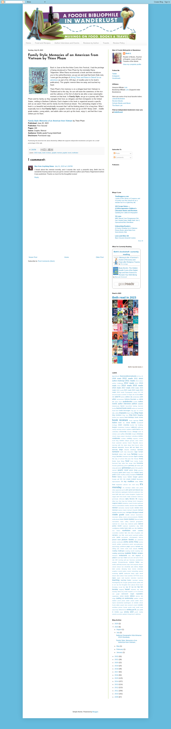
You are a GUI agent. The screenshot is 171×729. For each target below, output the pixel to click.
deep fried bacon (133, 445)
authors (134, 404)
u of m (135, 591)
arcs (141, 399)
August (119, 629)
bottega (114, 425)
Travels (106, 43)
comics (140, 436)
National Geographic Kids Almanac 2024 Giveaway (129, 636)
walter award (130, 600)
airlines (127, 397)
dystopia (140, 449)
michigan (129, 512)
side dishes (134, 566)
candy (114, 429)
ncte (141, 526)
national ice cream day (119, 524)
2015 (117, 678)
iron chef (132, 484)
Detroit (127, 447)
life (136, 499)
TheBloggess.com (122, 196)
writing (129, 610)
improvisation (116, 481)
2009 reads (116, 378)
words (130, 607)
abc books (136, 394)
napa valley (124, 521)
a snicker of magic (126, 394)
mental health (129, 508)
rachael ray (139, 546)
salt (125, 560)
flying (122, 461)
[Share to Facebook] (49, 149)
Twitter (114, 74)
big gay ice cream (137, 410)
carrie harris (136, 429)
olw (142, 533)
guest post (122, 472)
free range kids (131, 463)
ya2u (138, 609)
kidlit (117, 494)
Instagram (115, 76)
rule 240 (115, 560)
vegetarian (115, 596)
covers (121, 440)
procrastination (138, 544)
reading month (130, 551)
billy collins (115, 413)
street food (123, 575)
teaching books (126, 580)
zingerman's (131, 614)
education (130, 452)
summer (130, 575)
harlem (136, 472)
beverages (126, 410)
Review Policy (119, 43)
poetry (126, 542)
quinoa (133, 546)
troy (122, 591)
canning (118, 429)
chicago (134, 431)
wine (126, 605)
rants (126, 548)
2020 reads (119, 390)
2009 (117, 697)
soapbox (115, 571)
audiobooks (127, 401)
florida (141, 458)
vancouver (124, 594)
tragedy (121, 589)
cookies (123, 438)
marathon (126, 503)
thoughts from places (128, 584)
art (113, 401)
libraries (132, 499)
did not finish (134, 447)
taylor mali (120, 578)
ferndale (131, 456)
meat (136, 505)
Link (125, 87)
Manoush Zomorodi (121, 277)
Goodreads (116, 78)
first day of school (118, 458)
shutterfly (127, 566)
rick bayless (136, 555)
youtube (119, 614)
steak (141, 573)
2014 (119, 385)
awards (140, 404)
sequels (135, 564)
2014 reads (126, 385)
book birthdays (129, 417)
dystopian (115, 452)
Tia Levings (124, 264)
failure (121, 454)
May (118, 646)
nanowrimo (115, 521)
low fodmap (128, 501)
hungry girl (115, 479)
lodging (140, 499)
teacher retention (130, 578)
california (140, 427)
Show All (140, 241)
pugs (128, 546)
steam (114, 575)
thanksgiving (116, 582)
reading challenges (118, 551)
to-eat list (122, 587)
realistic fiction (131, 553)
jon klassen (137, 490)
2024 (117, 624)
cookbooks (116, 438)
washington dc (128, 602)
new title (134, 528)
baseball (140, 408)
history (120, 477)
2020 (117, 663)
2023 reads (38, 153)
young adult (128, 612)
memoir (115, 508)
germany (131, 465)
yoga (121, 612)
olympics (115, 535)
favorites (119, 456)
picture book (116, 539)
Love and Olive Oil (122, 236)
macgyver (140, 501)
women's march (133, 605)
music (126, 519)
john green (129, 490)
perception (125, 537)
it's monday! (127, 487)
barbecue (134, 408)
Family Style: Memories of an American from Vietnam (50, 121)
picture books (128, 539)
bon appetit (120, 417)
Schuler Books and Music (121, 103)
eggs (136, 452)
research (115, 555)
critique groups (129, 440)
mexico (120, 510)
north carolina (138, 530)
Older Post (100, 257)
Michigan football (137, 512)
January (119, 652)
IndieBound (118, 112)
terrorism (135, 580)
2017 (117, 672)
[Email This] (41, 149)
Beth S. (128, 53)
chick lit (140, 431)
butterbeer (121, 427)
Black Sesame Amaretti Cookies (125, 238)
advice (123, 397)
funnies (114, 465)
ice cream (126, 479)
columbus (135, 436)
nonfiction (75, 153)
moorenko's (139, 514)
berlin (121, 410)
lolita (113, 501)
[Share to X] (47, 149)
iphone (125, 484)
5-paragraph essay (131, 392)
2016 (117, 675)
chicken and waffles (118, 434)
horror (125, 477)
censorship (122, 431)
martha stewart (129, 505)
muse (121, 519)
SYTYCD (136, 575)
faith (125, 454)
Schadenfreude (123, 562)
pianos (141, 537)
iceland (133, 479)
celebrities (115, 431)
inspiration (119, 484)
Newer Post (33, 257)
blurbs (114, 417)
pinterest (140, 539)
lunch (134, 501)
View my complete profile (132, 64)
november (115, 533)
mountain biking (117, 517)
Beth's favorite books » (135, 367)
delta (141, 445)
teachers (140, 578)
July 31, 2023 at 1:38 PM (64, 166)
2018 (117, 669)
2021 (117, 659)
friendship (140, 463)
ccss (141, 429)
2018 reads (135, 388)
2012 (117, 687)
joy (142, 490)
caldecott (134, 427)
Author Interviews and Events (67, 43)
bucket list (133, 425)
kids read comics (124, 494)
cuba (136, 440)
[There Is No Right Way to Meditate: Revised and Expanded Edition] (120, 363)
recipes (140, 553)
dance (141, 443)
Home (28, 43)
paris (113, 537)
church (114, 436)
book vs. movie (124, 422)
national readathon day (131, 526)
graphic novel (67, 153)
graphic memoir (57, 153)
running (120, 560)
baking (135, 406)
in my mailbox (127, 481)
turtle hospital (128, 591)
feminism (125, 456)
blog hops (139, 413)
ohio (129, 533)
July (118, 633)
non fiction (116, 530)
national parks (132, 524)
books (133, 423)
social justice (122, 571)
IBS (121, 479)
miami (125, 510)
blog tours (133, 415)
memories (121, 508)
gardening (120, 465)
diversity (115, 449)
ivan (137, 487)
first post (128, 458)
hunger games (138, 477)
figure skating (138, 456)
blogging (140, 415)
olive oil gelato (135, 533)
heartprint (133, 474)
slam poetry (116, 569)
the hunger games (126, 582)
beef (117, 410)
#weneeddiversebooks (128, 376)
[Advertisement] (66, 236)
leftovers (122, 499)
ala (131, 397)
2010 (117, 694)
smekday (140, 569)
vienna (138, 596)
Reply (36, 177)
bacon (123, 406)
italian (133, 487)
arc (138, 399)
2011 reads (130, 381)
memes (140, 505)
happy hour (130, 472)
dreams (126, 449)
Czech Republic (133, 443)
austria (135, 401)
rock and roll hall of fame (135, 557)
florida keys (116, 461)
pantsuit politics (138, 535)
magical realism (117, 503)
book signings (133, 420)
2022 (117, 656)
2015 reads (138, 385)
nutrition (121, 533)
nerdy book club (125, 528)
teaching (115, 580)
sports (121, 573)
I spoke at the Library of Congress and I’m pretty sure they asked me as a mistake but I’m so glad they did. (127, 200)
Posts (117, 153)
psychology (115, 546)
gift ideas (137, 465)
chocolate (128, 434)
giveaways (126, 468)
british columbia (123, 425)
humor (130, 477)
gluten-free (134, 468)
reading (140, 548)
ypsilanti (125, 614)
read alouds (133, 548)
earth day (123, 452)
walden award (138, 598)
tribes (119, 591)
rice (129, 555)
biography (123, 413)
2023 (117, 627)
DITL (141, 447)
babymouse (115, 406)
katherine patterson (134, 492)
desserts (121, 447)
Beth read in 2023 (124, 297)
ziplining (138, 614)
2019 (117, 666)
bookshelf (140, 422)
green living (133, 470)
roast (125, 557)
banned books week (123, 408)
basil (113, 410)
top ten (134, 587)
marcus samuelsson (118, 505)
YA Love (118, 216)
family (129, 454)
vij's (142, 596)
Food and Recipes (42, 43)
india (136, 481)
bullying (140, 425)
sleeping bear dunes (129, 569)
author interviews (124, 404)
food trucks (134, 461)
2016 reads (116, 388)
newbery (140, 528)
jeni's (123, 490)
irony (137, 484)
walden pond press (118, 600)
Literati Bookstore (118, 99)
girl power (118, 468)
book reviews (46, 153)
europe (140, 452)
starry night (135, 573)
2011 (117, 691)
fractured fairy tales (118, 463)
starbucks (127, 573)
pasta (118, 537)
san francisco (131, 560)
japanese (119, 490)
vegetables (139, 594)
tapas (114, 578)
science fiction (134, 562)
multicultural (115, 519)
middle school (130, 514)
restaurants (123, 555)
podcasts (120, 542)
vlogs (113, 598)
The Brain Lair (117, 105)
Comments (119, 157)
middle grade (118, 514)
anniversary (120, 399)
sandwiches (139, 560)
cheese (129, 431)
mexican (115, 510)
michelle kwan (121, 512)
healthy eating (125, 474)
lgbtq (127, 499)
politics (119, 544)
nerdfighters (116, 528)
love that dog (120, 501)
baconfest (129, 406)
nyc (126, 533)
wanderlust (120, 602)
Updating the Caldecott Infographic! (126, 212)
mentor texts (139, 508)
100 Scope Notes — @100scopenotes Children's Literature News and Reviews (126, 208)
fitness (136, 458)
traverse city (135, 589)
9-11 (139, 392)
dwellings (133, 449)
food (127, 461)
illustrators (140, 479)
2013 (136, 383)
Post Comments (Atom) (46, 261)
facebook (115, 454)
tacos (141, 575)
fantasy (134, 454)
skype (141, 566)
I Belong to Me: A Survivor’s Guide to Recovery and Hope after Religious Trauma (129, 260)
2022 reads (135, 390)
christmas (140, 434)
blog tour (125, 415)
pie (136, 539)
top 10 (128, 587)
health (118, 474)
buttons (127, 427)
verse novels (124, 596)
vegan (132, 594)
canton (124, 429)
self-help (119, 564)
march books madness (136, 503)
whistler (136, 602)
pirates (114, 542)
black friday (130, 413)
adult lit (117, 397)
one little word (123, 535)
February (119, 649)
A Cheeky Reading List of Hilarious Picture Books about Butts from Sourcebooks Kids (126, 230)
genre (126, 465)
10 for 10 (140, 376)
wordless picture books (119, 607)
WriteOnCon (122, 609)
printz (131, 544)
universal (140, 591)
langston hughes (135, 494)
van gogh (116, 594)
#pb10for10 (115, 376)
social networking (132, 571)
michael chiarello (132, 510)
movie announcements (130, 517)
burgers (114, 427)
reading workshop (118, 553)
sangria (114, 562)
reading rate (139, 551)
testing (141, 580)
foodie (141, 461)
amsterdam (136, 397)
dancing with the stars (119, 445)
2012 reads (129, 383)
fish (132, 458)
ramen (122, 548)
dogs (121, 450)
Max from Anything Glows (44, 166)
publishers (123, 546)
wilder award (120, 605)
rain (118, 548)
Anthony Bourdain (130, 399)
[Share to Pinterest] (52, 149)
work (133, 607)
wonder (140, 605)
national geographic (136, 521)
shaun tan (120, 566)
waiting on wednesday (124, 598)
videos (132, 596)
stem (118, 575)
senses (124, 564)
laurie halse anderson (130, 496)
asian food (118, 401)
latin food (120, 496)
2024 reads (120, 392)
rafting (114, 548)
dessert (114, 447)
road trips (120, 557)
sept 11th (130, 564)
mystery (131, 519)
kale (113, 492)
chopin (134, 434)
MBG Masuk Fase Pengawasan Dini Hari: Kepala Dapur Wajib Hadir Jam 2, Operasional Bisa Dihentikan (127, 220)
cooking (129, 438)
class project (121, 436)
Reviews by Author (91, 43)
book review (139, 417)
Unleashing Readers (123, 226)
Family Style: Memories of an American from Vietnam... (126, 641)
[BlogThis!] (44, 149)
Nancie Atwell (139, 519)
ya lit (134, 609)
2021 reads (127, 390)
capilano (129, 429)
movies (140, 517)
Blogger (95, 712)
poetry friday (133, 542)
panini (130, 535)
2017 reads (126, 388)
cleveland (128, 436)
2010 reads (127, 378)
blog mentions (117, 415)
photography (133, 537)
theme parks (136, 582)
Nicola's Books (117, 101)
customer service (121, 443)
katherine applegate (121, 492)
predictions (125, 544)
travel (127, 589)
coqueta (135, 438)
